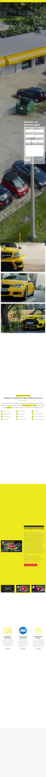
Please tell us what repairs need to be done (34, 144)
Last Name (37, 128)
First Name (27, 128)
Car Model (34, 139)
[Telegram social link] (26, 1)
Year (39, 139)
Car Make (27, 139)
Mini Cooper (41, 405)
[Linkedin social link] (24, 1)
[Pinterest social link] (23, 1)
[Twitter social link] (21, 1)
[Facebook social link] (20, 1)
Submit (27, 160)
